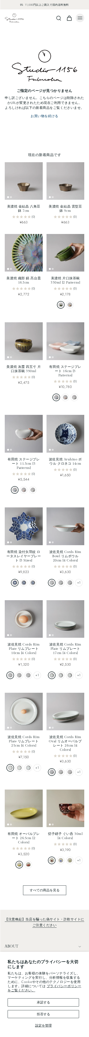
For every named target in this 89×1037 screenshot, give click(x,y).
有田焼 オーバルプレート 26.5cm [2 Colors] (24, 838)
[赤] (51, 860)
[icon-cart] (69, 18)
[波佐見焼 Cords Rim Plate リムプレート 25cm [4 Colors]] (24, 712)
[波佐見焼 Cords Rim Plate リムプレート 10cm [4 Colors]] (24, 619)
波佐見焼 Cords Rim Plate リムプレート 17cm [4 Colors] (65, 648)
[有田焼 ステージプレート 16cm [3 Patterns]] (65, 341)
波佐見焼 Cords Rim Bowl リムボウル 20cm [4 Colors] (65, 556)
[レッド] (28, 864)
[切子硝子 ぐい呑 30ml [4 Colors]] (65, 808)
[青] (60, 860)
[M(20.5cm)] (23, 582)
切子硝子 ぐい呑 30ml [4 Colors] (65, 836)
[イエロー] (19, 864)
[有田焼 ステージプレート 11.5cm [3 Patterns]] (24, 434)
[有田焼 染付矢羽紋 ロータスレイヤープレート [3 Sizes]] (24, 526)
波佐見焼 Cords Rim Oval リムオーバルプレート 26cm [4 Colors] (65, 743)
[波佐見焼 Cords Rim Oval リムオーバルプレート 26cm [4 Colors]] (65, 712)
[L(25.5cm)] (14, 582)
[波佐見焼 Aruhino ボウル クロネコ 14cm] (65, 434)
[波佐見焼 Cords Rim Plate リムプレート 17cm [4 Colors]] (65, 619)
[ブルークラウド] (56, 397)
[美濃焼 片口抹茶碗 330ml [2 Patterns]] (65, 253)
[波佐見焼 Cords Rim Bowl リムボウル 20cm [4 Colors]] (65, 526)
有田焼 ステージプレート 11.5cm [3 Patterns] (24, 463)
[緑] (69, 860)
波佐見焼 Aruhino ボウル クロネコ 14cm (65, 461)
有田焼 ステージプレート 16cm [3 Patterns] (65, 371)
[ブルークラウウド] (14, 490)
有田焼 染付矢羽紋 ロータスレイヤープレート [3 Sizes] (23, 556)
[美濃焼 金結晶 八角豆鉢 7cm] (24, 181)
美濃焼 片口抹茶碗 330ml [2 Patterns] (65, 280)
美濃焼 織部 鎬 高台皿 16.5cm (23, 280)
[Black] (51, 582)
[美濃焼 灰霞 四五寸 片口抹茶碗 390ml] (24, 341)
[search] (58, 18)
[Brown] (60, 582)
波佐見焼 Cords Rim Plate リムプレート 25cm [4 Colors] (24, 741)
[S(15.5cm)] (32, 582)
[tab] (8, 197)
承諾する (43, 1002)
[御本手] (69, 305)
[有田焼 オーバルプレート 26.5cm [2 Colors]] (24, 808)
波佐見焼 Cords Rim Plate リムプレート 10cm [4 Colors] (24, 648)
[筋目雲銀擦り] (74, 397)
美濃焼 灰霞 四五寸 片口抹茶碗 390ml (23, 369)
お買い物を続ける (44, 116)
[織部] (60, 305)
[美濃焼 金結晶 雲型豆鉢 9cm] (65, 181)
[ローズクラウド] (65, 397)
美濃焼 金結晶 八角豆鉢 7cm (23, 208)
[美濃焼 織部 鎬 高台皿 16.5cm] (24, 253)
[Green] (69, 582)
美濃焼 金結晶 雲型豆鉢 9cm (65, 208)
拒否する (43, 1014)
